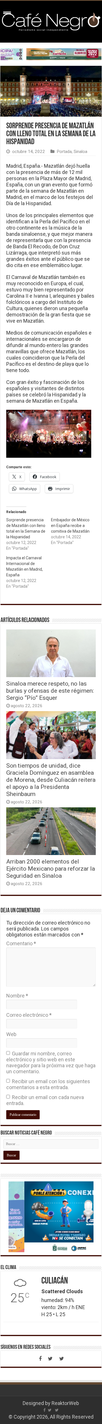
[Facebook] (40, 1358)
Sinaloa (80, 151)
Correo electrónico (29, 1015)
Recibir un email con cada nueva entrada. (45, 1100)
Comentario (21, 943)
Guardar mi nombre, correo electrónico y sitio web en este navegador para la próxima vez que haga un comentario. (50, 1062)
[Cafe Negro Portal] (51, 21)
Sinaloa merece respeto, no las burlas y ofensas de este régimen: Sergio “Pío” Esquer (50, 690)
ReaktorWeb (65, 1403)
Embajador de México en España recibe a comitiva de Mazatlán (70, 526)
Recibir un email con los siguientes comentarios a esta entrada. (48, 1084)
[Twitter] (50, 1358)
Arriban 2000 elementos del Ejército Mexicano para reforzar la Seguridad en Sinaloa (50, 868)
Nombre (17, 996)
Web (11, 1034)
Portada (64, 151)
